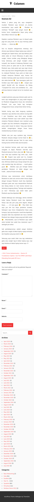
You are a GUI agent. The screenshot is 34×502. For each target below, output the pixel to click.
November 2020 (8, 397)
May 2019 (7, 441)
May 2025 (7, 356)
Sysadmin (6, 483)
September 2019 (8, 431)
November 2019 (8, 427)
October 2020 (8, 400)
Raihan (13, 16)
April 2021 (7, 385)
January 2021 (8, 392)
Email (4, 308)
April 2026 (7, 341)
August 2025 (7, 353)
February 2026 (8, 346)
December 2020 (8, 395)
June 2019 (7, 439)
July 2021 (6, 380)
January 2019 (8, 451)
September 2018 (9, 461)
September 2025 (8, 351)
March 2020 (7, 417)
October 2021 (8, 373)
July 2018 (6, 466)
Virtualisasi (7, 486)
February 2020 (8, 419)
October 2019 (8, 429)
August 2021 (7, 378)
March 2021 (7, 388)
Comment (5, 274)
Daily (4, 248)
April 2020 (7, 414)
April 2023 (7, 361)
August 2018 (7, 463)
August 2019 (7, 434)
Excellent (6, 478)
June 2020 (7, 410)
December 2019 (8, 424)
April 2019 (7, 444)
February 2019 (8, 449)
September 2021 (8, 375)
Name (4, 300)
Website (4, 316)
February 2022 (8, 366)
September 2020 (9, 402)
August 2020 (7, 405)
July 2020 (6, 407)
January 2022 (8, 368)
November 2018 (8, 456)
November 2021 (8, 371)
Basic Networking (9, 473)
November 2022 (8, 363)
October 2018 (8, 458)
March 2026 (7, 344)
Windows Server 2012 (10, 488)
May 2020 (7, 412)
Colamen (19, 3)
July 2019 (6, 436)
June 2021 (7, 383)
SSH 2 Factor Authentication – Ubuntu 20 (15, 253)
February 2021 (8, 390)
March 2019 (7, 446)
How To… (6, 481)
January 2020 (8, 422)
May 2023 (7, 358)
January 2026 (8, 349)
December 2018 (8, 453)
